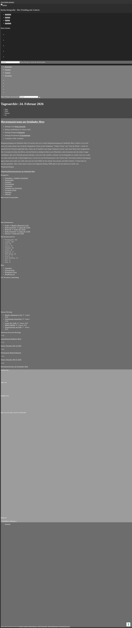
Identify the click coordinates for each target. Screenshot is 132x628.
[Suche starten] (39, 97)
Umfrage (8, 194)
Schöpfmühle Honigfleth (13, 319)
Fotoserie (8, 182)
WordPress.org (10, 274)
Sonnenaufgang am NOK (13, 327)
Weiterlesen (18, 171)
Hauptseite (8, 67)
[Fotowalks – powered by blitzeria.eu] (14, 212)
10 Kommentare (25, 135)
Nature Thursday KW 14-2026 (11, 346)
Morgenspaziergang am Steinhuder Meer (23, 121)
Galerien (7, 73)
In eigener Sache (10, 190)
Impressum (7, 524)
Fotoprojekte (9, 180)
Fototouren (21, 132)
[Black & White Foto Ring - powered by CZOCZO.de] (14, 219)
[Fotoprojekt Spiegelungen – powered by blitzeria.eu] (14, 204)
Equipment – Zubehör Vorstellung (16, 178)
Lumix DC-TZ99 (24, 227)
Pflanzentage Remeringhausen (11, 353)
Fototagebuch (9, 184)
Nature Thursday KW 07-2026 (11, 359)
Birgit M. (8, 229)
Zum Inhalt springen (7, 2)
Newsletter (8, 76)
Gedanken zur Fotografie (13, 188)
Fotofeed (8, 70)
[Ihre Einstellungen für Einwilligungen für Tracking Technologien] (128, 624)
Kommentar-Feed (11, 272)
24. (6, 115)
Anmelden (8, 268)
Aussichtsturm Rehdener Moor (11, 339)
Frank (7, 225)
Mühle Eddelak (10, 325)
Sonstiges (8, 192)
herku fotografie (20, 126)
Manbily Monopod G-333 (20, 225)
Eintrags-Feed (9, 270)
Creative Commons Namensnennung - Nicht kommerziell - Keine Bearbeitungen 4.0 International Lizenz (44, 626)
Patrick (7, 233)
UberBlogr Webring (9, 521)
